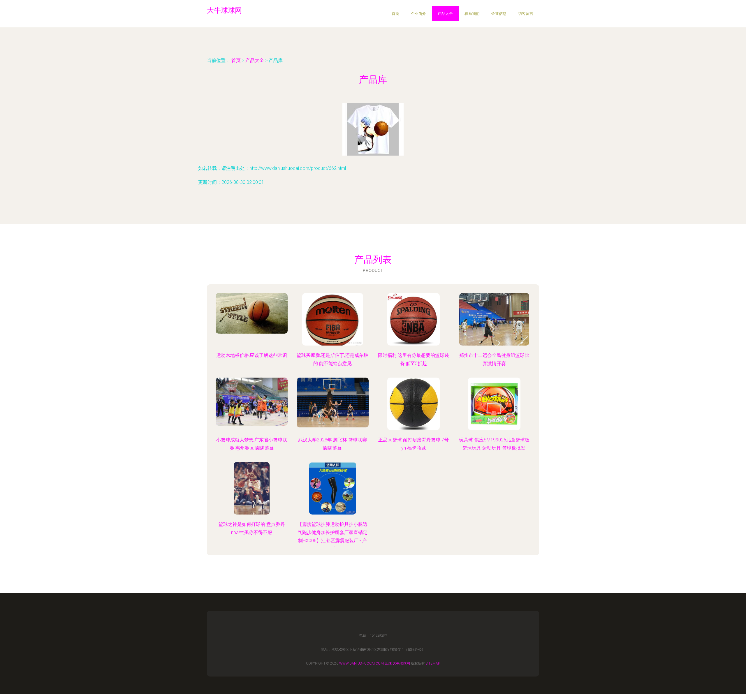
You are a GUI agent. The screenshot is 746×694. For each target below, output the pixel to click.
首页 (395, 13)
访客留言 (525, 13)
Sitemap (433, 663)
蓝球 (388, 663)
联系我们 (472, 13)
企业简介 (418, 13)
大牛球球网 (401, 663)
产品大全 (445, 13)
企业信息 (498, 13)
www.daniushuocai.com (361, 663)
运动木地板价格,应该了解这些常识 (251, 355)
